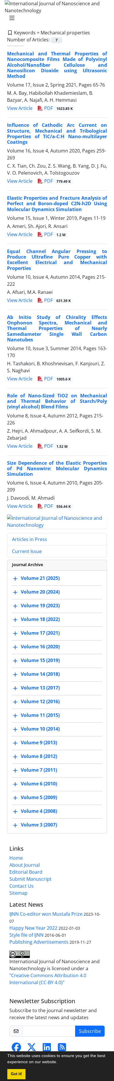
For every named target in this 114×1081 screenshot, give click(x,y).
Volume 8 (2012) (39, 756)
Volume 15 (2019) (40, 660)
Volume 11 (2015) (40, 715)
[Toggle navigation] (55, 18)
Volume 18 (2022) (40, 619)
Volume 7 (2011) (39, 770)
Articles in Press (29, 539)
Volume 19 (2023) (40, 606)
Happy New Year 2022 (33, 928)
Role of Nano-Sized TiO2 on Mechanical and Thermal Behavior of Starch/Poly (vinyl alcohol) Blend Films (57, 401)
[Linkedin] (47, 1049)
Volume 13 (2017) (40, 688)
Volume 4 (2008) (39, 811)
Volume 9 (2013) (39, 743)
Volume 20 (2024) (40, 592)
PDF (58, 108)
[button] (59, 1063)
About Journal (24, 865)
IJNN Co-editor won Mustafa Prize (45, 914)
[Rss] (62, 1049)
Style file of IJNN (26, 935)
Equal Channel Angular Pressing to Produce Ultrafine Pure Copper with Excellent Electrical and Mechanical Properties (57, 259)
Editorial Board (25, 872)
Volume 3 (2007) (39, 825)
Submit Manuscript (30, 879)
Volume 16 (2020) (40, 647)
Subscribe (90, 1031)
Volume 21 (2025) (40, 578)
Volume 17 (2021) (40, 633)
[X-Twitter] (32, 1049)
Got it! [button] (16, 1074)
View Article (19, 108)
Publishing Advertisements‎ (38, 942)
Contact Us (21, 886)
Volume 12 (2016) (40, 702)
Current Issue (27, 551)
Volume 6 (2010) (39, 784)
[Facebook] (16, 1049)
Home (16, 858)
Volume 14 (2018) (40, 674)
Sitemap (18, 893)
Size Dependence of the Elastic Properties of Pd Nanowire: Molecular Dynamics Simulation (57, 468)
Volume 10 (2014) (40, 729)
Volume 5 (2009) (39, 797)
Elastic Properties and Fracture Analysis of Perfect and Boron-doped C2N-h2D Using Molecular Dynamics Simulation (57, 203)
